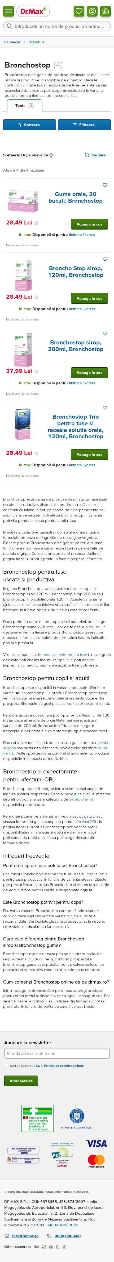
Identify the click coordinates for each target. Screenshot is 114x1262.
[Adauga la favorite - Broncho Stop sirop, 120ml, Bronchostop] (105, 259)
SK (51, 1246)
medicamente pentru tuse (65, 654)
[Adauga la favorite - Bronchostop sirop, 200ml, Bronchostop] (105, 333)
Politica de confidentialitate (64, 1065)
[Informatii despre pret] (36, 223)
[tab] (24, 105)
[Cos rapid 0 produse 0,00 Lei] (105, 11)
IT (64, 1246)
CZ (44, 1246)
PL (58, 1246)
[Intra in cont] (92, 11)
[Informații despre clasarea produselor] (52, 155)
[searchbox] (57, 26)
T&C (37, 1065)
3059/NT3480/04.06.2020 (54, 1225)
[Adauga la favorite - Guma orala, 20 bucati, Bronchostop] (105, 185)
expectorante (81, 799)
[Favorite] (79, 11)
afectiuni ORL (85, 821)
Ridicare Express (82, 235)
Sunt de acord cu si (47, 1065)
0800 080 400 (68, 1236)
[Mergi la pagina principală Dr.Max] (33, 11)
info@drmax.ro (25, 1236)
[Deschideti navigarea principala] (8, 11)
